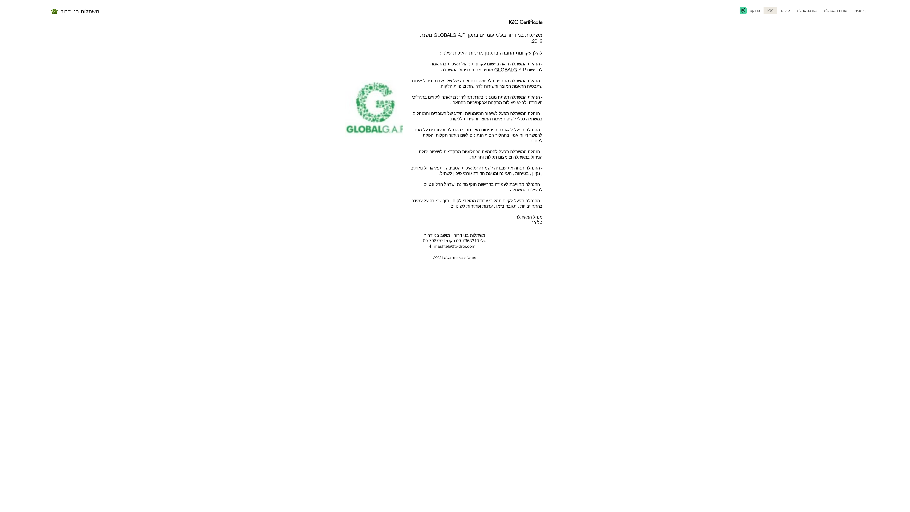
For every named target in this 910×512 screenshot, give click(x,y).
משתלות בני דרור (80, 11)
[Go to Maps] (743, 10)
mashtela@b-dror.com (454, 246)
